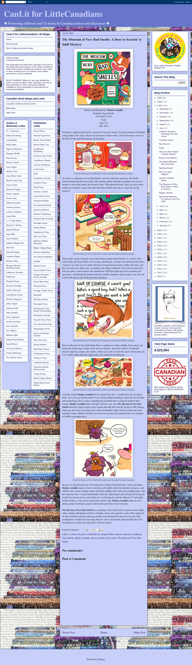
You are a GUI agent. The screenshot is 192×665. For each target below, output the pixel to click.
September (165, 120)
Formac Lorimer (40, 192)
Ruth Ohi (10, 247)
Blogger (101, 659)
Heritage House (40, 223)
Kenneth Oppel (13, 252)
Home (104, 632)
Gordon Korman (13, 207)
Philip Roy (10, 277)
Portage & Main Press (43, 290)
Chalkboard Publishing (38, 150)
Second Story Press (42, 320)
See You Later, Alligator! (165, 173)
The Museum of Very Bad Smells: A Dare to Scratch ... (168, 186)
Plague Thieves (166, 193)
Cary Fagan (11, 167)
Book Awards (12, 44)
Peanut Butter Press (42, 270)
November (164, 113)
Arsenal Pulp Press (41, 135)
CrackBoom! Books (41, 160)
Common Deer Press (42, 156)
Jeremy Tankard (13, 321)
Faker (161, 148)
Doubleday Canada (42, 178)
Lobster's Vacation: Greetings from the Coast (168, 133)
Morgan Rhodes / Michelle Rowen (14, 266)
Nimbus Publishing (41, 252)
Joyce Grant (11, 185)
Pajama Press (39, 266)
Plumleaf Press (40, 286)
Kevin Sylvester (13, 317)
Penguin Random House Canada (41, 276)
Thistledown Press (41, 353)
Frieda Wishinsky (13, 353)
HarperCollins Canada (43, 218)
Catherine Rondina (14, 272)
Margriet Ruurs (13, 281)
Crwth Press (38, 169)
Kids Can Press (40, 236)
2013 (159, 269)
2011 (159, 276)
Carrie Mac (11, 216)
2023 (159, 230)
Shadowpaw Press (41, 329)
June (162, 206)
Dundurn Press (40, 183)
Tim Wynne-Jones (14, 357)
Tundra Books (39, 374)
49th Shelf (10, 113)
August (163, 124)
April (162, 214)
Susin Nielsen (12, 238)
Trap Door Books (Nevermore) (40, 368)
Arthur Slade (11, 304)
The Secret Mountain (42, 324)
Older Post (139, 632)
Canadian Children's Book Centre (21, 104)
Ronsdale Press (40, 304)
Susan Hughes (12, 194)
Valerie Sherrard (13, 290)
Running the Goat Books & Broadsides (42, 309)
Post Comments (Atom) (109, 640)
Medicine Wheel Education (40, 242)
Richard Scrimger (14, 286)
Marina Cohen (12, 162)
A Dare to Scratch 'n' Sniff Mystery (84, 534)
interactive (127, 534)
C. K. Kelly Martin (14, 221)
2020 (159, 242)
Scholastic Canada (41, 315)
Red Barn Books (40, 299)
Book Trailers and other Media (19, 48)
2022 (159, 234)
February (164, 221)
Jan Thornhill (12, 326)
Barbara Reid (12, 261)
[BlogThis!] (94, 530)
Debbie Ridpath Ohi (15, 243)
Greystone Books (41, 201)
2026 (159, 98)
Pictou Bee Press (41, 281)
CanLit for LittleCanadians (53, 13)
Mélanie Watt (12, 335)
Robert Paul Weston (15, 339)
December (164, 109)
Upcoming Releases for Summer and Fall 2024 (169, 199)
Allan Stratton (12, 313)
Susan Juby (11, 198)
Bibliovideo (11, 108)
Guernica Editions (41, 210)
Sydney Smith (12, 308)
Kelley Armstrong (13, 135)
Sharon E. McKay (14, 225)
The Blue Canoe (166, 140)
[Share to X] (97, 530)
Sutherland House (41, 349)
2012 (159, 272)
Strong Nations (40, 344)
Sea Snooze (164, 144)
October (163, 117)
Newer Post (68, 632)
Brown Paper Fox (41, 144)
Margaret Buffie (13, 153)
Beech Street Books (42, 140)
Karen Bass (11, 144)
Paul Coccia (11, 158)
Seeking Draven (166, 168)
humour (118, 534)
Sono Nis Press (40, 340)
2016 (159, 257)
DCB (35, 174)
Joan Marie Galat (14, 176)
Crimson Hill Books (41, 165)
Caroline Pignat (13, 256)
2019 (159, 245)
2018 (159, 249)
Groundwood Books (42, 205)
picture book (104, 537)
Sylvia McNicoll (12, 230)
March (163, 218)
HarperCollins (107, 534)
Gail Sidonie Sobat (14, 295)
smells (114, 537)
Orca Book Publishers (43, 257)
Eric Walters (11, 330)
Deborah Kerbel (13, 203)
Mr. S (114, 394)
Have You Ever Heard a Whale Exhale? (168, 153)
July (162, 128)
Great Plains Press (41, 196)
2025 (159, 102)
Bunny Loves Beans (168, 158)
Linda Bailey (11, 140)
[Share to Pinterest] (102, 530)
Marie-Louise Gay (14, 180)
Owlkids (36, 261)
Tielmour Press (40, 358)
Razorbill (37, 295)
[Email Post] (86, 529)
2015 (159, 261)
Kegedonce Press (41, 232)
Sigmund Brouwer (14, 149)
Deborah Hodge (13, 189)
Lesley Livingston (14, 212)
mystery (94, 537)
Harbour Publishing (41, 214)
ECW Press (38, 187)
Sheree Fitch (12, 171)
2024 (159, 105)
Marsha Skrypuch (14, 299)
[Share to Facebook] (99, 530)
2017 (159, 253)
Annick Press (39, 131)
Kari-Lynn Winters (14, 348)
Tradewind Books (41, 362)
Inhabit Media (39, 227)
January (163, 225)
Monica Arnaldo (82, 537)
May (162, 210)
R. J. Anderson (12, 131)
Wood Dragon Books (42, 378)
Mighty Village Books (42, 248)
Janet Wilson (12, 344)
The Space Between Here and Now (168, 163)
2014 (159, 265)
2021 (159, 238)
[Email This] (91, 530)
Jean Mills (10, 234)
